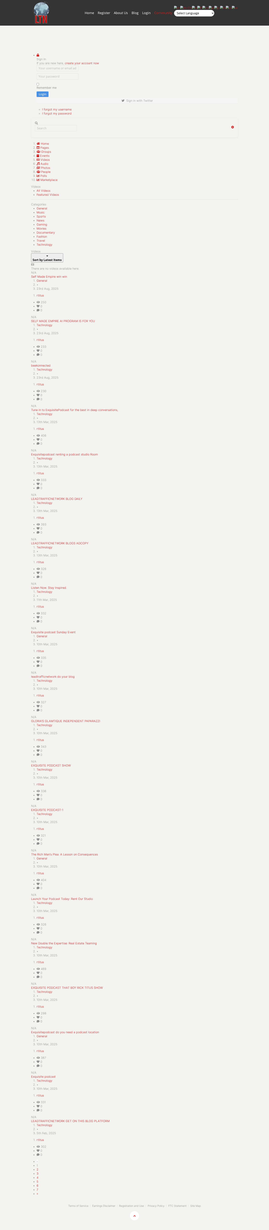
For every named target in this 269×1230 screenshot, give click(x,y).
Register (104, 13)
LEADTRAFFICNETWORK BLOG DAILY (56, 499)
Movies (41, 228)
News (40, 220)
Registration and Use (131, 1205)
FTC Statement (177, 1205)
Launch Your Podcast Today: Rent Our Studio (62, 899)
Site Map (195, 1205)
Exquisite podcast (43, 1076)
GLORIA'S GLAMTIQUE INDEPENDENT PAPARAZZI (65, 721)
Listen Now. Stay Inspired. (49, 587)
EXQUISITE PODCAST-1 (47, 810)
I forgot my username (57, 109)
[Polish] (211, 7)
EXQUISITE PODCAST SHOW (51, 765)
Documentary (46, 232)
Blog (135, 13)
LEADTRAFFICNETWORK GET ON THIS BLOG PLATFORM (70, 1121)
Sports (41, 216)
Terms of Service (78, 1205)
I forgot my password (57, 113)
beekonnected (41, 365)
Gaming (42, 224)
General (42, 208)
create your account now (82, 63)
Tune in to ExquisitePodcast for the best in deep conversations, (74, 410)
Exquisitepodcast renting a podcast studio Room (64, 454)
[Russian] (223, 7)
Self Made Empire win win (49, 276)
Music (41, 212)
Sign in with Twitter (138, 100)
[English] (177, 7)
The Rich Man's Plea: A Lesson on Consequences (64, 854)
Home (89, 13)
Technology (44, 244)
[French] (199, 7)
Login (146, 13)
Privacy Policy (156, 1205)
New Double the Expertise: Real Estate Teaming (64, 943)
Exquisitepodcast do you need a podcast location (65, 1032)
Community (163, 13)
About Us (121, 13)
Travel (41, 240)
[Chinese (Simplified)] (186, 7)
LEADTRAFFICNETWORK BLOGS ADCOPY (59, 543)
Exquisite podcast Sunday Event (53, 632)
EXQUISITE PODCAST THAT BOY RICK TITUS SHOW (67, 987)
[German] (205, 7)
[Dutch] (194, 7)
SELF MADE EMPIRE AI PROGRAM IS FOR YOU (63, 321)
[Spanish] (229, 7)
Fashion (42, 236)
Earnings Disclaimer (103, 1205)
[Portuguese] (217, 7)
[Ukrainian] (235, 7)
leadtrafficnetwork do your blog (53, 676)
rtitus (40, 295)
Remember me (47, 87)
